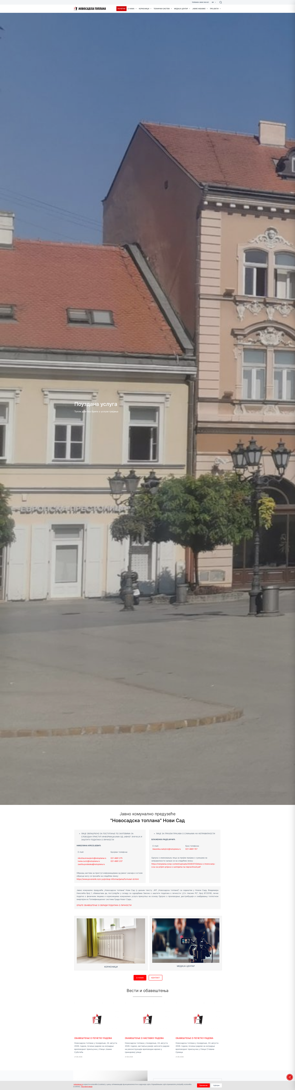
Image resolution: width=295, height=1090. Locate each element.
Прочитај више (86, 1086)
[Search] (221, 2)
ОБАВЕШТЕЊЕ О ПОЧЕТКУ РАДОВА (93, 1038)
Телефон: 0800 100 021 (200, 2)
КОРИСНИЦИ (111, 967)
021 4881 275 (116, 858)
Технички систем (162, 9)
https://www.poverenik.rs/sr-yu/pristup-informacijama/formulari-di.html (108, 879)
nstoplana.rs (78, 1084)
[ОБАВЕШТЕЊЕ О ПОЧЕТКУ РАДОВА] (96, 1033)
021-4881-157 (191, 849)
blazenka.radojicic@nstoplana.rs (167, 849)
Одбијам (216, 1085)
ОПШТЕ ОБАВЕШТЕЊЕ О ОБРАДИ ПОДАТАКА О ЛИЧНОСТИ (104, 905)
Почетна (121, 9)
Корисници (144, 9)
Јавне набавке (198, 9)
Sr (213, 2)
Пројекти (214, 9)
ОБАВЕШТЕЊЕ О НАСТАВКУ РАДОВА (144, 1038)
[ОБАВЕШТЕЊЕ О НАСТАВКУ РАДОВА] (147, 1033)
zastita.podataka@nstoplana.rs (91, 864)
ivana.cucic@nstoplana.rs (89, 861)
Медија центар (181, 9)
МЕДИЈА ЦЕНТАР (186, 966)
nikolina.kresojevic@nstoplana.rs (92, 858)
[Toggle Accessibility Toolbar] (290, 1077)
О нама (131, 9)
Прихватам (203, 1085)
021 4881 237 (116, 861)
